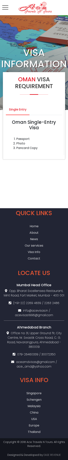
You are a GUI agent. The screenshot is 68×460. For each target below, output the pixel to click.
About (34, 232)
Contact (34, 258)
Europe (34, 425)
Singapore (34, 393)
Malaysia (34, 406)
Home (34, 226)
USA (34, 419)
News (34, 239)
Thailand (34, 432)
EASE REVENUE (52, 455)
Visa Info (34, 252)
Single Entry (17, 109)
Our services (34, 245)
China (34, 412)
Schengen (34, 399)
